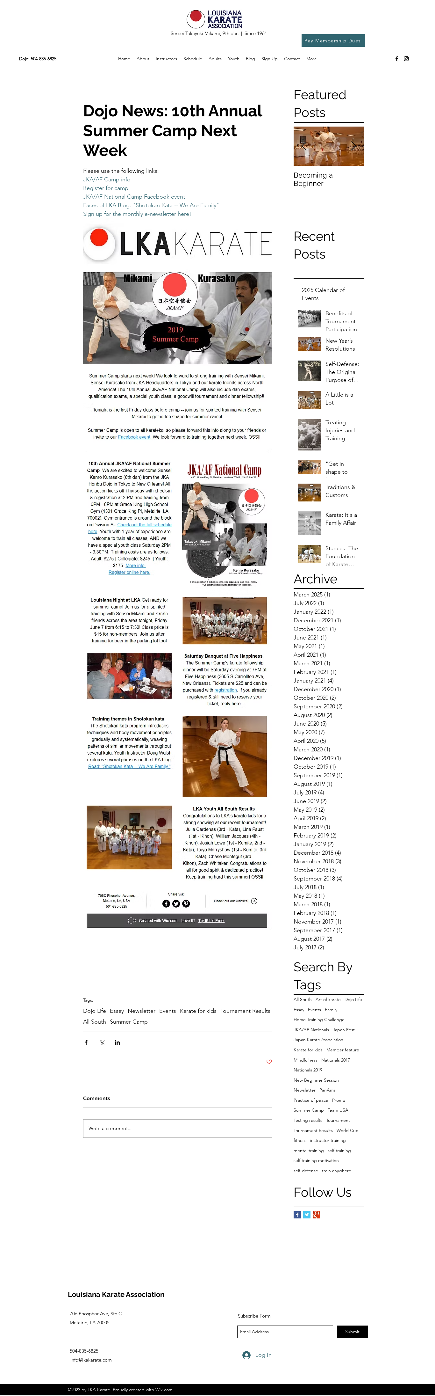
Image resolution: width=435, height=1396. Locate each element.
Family (331, 1009)
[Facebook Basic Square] (297, 1214)
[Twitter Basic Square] (306, 1214)
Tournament (338, 1120)
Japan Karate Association (318, 1039)
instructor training (328, 1140)
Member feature (342, 1050)
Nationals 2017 (335, 1060)
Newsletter (305, 1090)
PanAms (327, 1090)
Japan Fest (344, 1030)
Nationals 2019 (308, 1070)
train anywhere (336, 1170)
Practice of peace (311, 1100)
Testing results (308, 1120)
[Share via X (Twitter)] (102, 1042)
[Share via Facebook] (86, 1042)
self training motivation (316, 1160)
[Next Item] (353, 146)
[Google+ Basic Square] (316, 1214)
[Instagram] (406, 58)
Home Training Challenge (319, 1019)
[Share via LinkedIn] (117, 1042)
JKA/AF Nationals (311, 1030)
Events (314, 1009)
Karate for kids (308, 1050)
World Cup (348, 1130)
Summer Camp (309, 1110)
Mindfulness (305, 1060)
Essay (299, 1009)
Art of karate (328, 999)
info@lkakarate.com (91, 1360)
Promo (338, 1100)
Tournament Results (313, 1130)
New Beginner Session (316, 1080)
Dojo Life (353, 999)
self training (339, 1150)
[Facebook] (397, 58)
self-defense (306, 1170)
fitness (300, 1140)
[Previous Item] (304, 146)
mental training (309, 1150)
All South (303, 999)
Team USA (338, 1110)
